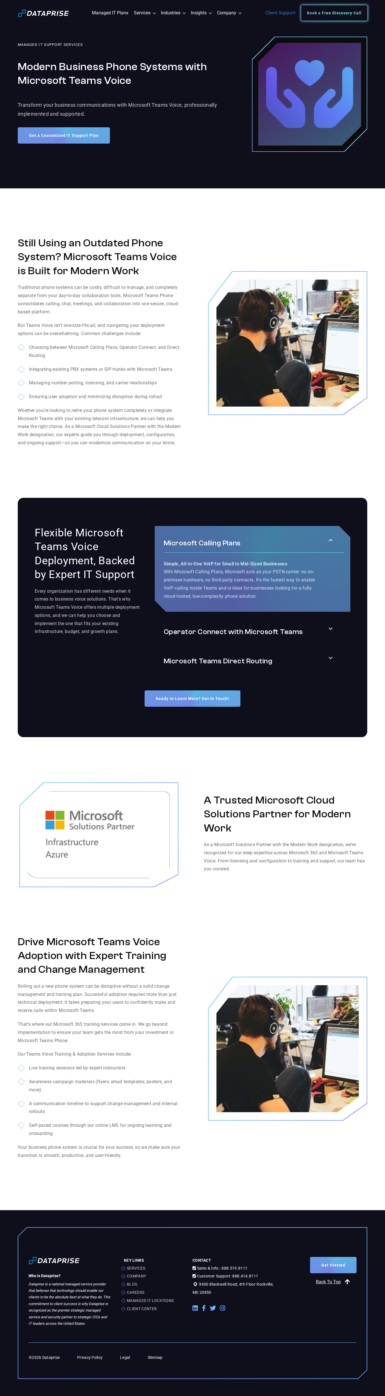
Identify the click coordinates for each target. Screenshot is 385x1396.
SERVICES (136, 1268)
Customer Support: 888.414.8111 (227, 1276)
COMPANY (136, 1276)
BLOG (132, 1284)
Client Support (280, 12)
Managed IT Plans (110, 12)
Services (146, 12)
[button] (330, 540)
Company (229, 12)
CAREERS (135, 1292)
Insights (202, 12)
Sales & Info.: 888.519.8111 (221, 1268)
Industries (174, 12)
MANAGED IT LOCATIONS (150, 1300)
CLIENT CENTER (142, 1308)
